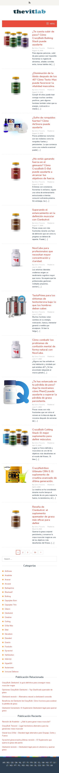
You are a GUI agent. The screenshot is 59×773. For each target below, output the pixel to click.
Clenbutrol (9, 613)
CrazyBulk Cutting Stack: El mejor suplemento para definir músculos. (42, 434)
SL (35, 765)
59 (35, 552)
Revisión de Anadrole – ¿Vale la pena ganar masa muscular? (26, 721)
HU (47, 762)
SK (31, 765)
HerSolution (9, 655)
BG (8, 762)
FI (28, 762)
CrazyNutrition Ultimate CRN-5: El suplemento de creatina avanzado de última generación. (44, 474)
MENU (52, 24)
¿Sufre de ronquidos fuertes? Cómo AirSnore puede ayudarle (43, 122)
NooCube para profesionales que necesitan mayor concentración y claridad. (42, 254)
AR (4, 762)
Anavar (7, 579)
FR (31, 762)
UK (51, 765)
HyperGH (8, 663)
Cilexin (7, 609)
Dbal (6, 629)
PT (15, 765)
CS (12, 762)
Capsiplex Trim (11, 604)
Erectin (7, 642)
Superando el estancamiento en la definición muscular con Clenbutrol (43, 214)
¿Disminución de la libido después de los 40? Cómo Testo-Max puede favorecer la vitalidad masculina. (44, 80)
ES (39, 765)
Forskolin (8, 646)
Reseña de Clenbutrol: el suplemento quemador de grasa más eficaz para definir (43, 515)
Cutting (7, 621)
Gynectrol (8, 650)
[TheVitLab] (29, 11)
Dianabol (8, 638)
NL (20, 762)
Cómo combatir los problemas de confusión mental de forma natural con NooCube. (43, 346)
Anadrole (8, 575)
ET (24, 762)
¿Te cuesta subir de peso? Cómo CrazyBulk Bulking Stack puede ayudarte (43, 38)
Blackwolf (8, 592)
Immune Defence (11, 671)
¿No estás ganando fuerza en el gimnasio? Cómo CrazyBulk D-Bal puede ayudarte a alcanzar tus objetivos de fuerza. (43, 168)
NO (11, 765)
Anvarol (8, 583)
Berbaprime (9, 588)
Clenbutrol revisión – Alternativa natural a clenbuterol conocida (27, 696)
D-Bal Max (9, 625)
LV (54, 762)
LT (7, 765)
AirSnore (8, 571)
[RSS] (30, 2)
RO (23, 765)
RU (27, 765)
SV (43, 765)
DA (16, 762)
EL (39, 762)
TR (47, 765)
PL (19, 765)
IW (43, 762)
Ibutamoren (9, 667)
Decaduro (8, 634)
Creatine (8, 617)
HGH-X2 (8, 659)
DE (35, 762)
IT (51, 762)
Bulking (8, 596)
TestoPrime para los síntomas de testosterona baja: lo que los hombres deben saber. (44, 302)
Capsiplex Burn (11, 600)
